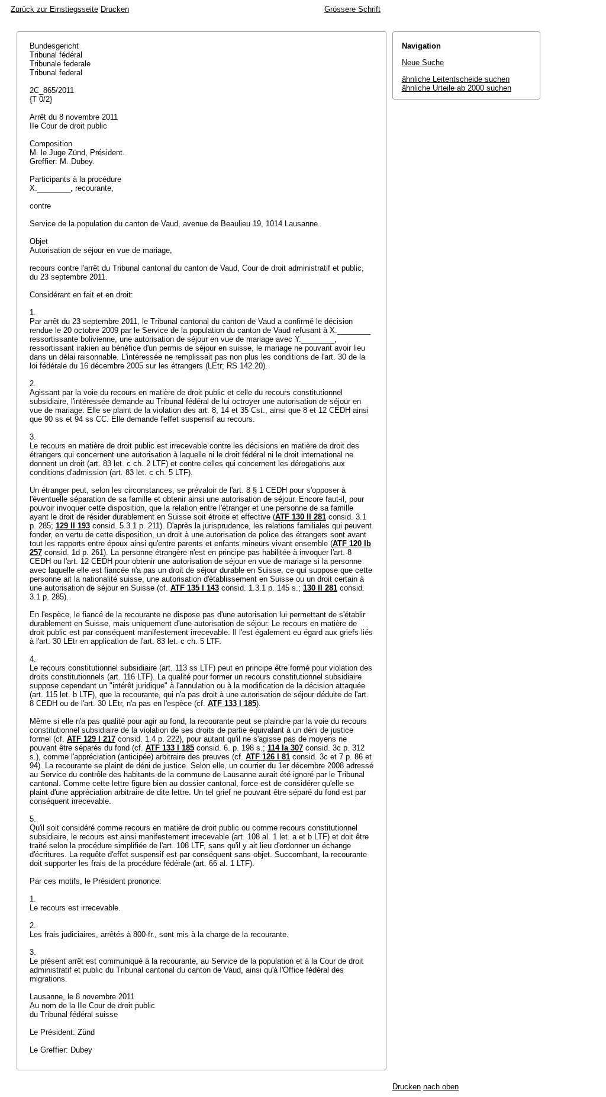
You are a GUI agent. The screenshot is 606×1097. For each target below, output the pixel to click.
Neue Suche (423, 62)
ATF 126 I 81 (268, 756)
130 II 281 (320, 587)
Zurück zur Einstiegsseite (54, 9)
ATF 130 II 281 (300, 516)
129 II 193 (73, 525)
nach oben (441, 1086)
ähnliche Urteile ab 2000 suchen (456, 88)
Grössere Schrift (352, 9)
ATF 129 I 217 (91, 738)
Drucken (115, 9)
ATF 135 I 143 (194, 587)
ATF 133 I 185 (232, 703)
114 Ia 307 (285, 747)
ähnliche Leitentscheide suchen (456, 79)
